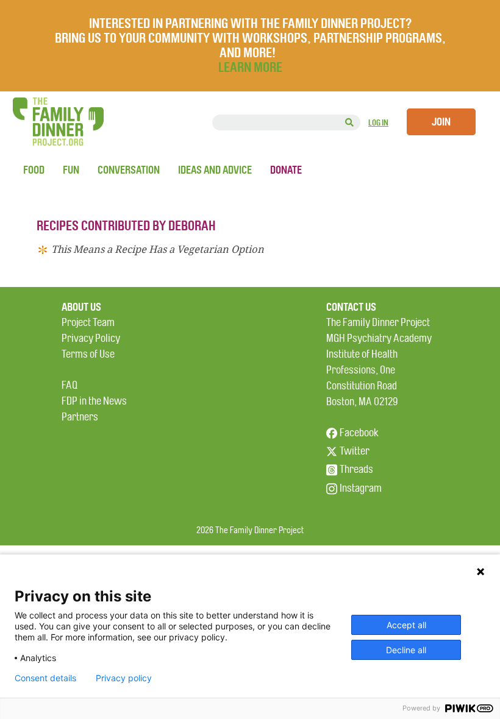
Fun (71, 170)
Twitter (355, 451)
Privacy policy (124, 678)
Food (34, 170)
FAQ (69, 385)
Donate (286, 170)
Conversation (129, 170)
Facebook (359, 433)
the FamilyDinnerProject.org (58, 121)
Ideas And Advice (215, 170)
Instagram (361, 488)
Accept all (406, 625)
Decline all (406, 650)
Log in (378, 123)
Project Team (88, 322)
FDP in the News (94, 401)
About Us (81, 307)
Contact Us (351, 307)
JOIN (441, 122)
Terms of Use (88, 354)
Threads (356, 469)
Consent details (45, 678)
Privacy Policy (91, 338)
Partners (80, 417)
